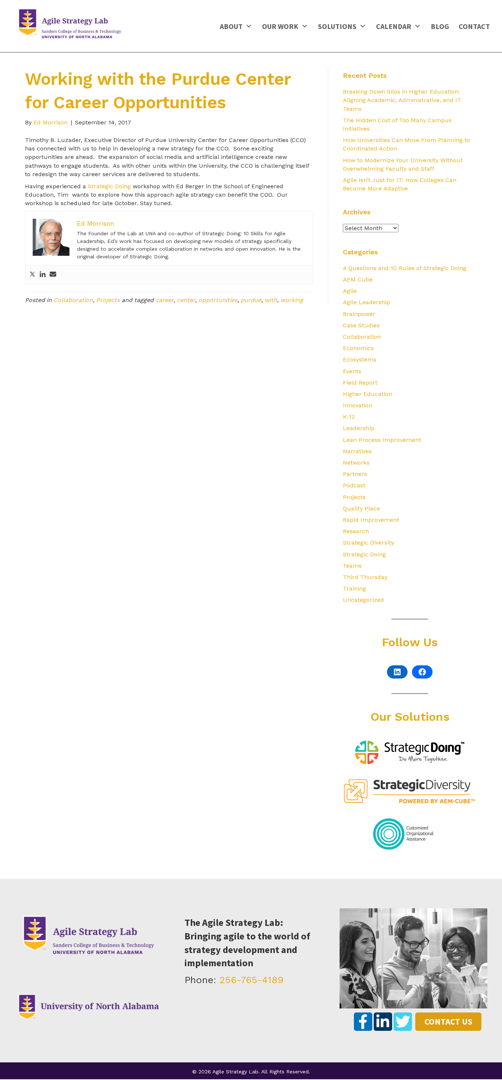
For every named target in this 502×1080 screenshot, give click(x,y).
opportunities (217, 300)
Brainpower (359, 313)
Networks (356, 462)
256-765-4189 (251, 979)
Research (356, 531)
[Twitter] (32, 275)
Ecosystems (359, 359)
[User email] (53, 275)
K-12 (349, 416)
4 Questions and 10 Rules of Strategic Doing (404, 268)
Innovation (357, 405)
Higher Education (367, 393)
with (271, 300)
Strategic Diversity (368, 542)
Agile (350, 290)
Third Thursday (365, 577)
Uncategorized (363, 599)
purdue (251, 300)
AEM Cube (358, 279)
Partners (355, 473)
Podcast (354, 485)
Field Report (360, 382)
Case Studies (361, 325)
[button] (249, 26)
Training (354, 588)
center (186, 300)
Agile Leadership (366, 302)
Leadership (358, 428)
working (291, 300)
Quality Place (361, 508)
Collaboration (73, 300)
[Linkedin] (42, 275)
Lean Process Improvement (382, 439)
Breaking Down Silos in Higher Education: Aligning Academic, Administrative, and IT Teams (402, 100)
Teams (352, 565)
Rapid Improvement (371, 519)
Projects (108, 300)
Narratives (357, 451)
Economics (358, 348)
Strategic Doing (109, 186)
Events (352, 371)
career (164, 300)
